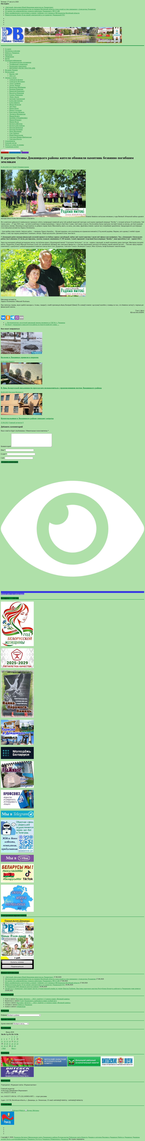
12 (5, 1041)
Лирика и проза (10, 78)
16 (15, 1041)
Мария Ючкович (15, 120)
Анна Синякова (15, 83)
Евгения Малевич (15, 392)
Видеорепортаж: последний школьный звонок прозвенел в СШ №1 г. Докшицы (35, 323)
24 (17, 1044)
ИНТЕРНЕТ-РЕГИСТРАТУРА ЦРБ (22, 68)
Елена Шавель (14, 103)
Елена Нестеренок (16, 101)
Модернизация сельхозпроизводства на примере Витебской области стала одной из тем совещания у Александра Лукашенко (50, 9)
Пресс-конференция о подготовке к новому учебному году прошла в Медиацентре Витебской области (42, 13)
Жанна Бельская (15, 104)
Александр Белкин (16, 80)
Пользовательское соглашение (20, 62)
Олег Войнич (14, 133)
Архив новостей (7, 1023)
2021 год (12, 76)
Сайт (2, 458)
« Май (3, 1048)
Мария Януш (14, 122)
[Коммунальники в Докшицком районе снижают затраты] (21, 414)
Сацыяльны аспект (12, 147)
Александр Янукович (17, 81)
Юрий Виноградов (16, 135)
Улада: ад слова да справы (14, 145)
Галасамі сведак (11, 143)
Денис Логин (14, 97)
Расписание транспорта (17, 66)
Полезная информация (13, 60)
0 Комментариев (23, 167)
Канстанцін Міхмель (16, 112)
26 (5, 1046)
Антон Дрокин (14, 85)
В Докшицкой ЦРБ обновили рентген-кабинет (22, 987)
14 (10, 1041)
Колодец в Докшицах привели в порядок (20, 357)
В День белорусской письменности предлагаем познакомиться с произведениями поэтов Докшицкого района (51, 388)
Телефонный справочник (18, 64)
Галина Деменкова (16, 95)
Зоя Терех (12, 106)
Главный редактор (15, 422)
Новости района (15, 152)
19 (5, 1044)
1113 (10, 167)
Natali (15, 167)
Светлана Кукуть (15, 139)
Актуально (5, 152)
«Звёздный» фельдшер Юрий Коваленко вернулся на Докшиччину (29, 7)
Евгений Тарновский (17, 99)
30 (15, 1046)
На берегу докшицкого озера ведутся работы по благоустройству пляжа (32, 324)
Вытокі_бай (13, 74)
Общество (25, 152)
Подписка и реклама (12, 51)
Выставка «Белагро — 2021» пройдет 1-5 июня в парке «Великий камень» (43, 999)
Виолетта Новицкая (16, 93)
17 (17, 1041)
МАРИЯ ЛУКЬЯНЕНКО (18, 118)
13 (7, 1041)
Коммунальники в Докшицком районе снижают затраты (27, 418)
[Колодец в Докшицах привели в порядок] (21, 353)
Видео (7, 58)
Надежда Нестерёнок (17, 126)
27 (7, 1046)
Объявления (9, 57)
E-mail (4, 454)
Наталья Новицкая (16, 127)
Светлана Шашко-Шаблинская (20, 137)
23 (15, 1044)
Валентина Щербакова (17, 87)
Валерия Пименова (16, 89)
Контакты (8, 55)
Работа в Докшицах (12, 53)
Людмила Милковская (17, 114)
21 (10, 1044)
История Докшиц (11, 70)
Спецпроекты (10, 141)
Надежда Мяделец (16, 124)
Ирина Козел (14, 108)
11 (2, 1041)
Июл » (13, 1048)
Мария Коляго (14, 116)
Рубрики (4, 1015)
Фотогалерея (9, 72)
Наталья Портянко (16, 129)
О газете (8, 49)
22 (12, 1044)
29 (12, 1046)
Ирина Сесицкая (15, 110)
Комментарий (6, 446)
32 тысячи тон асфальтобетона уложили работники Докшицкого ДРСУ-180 (32, 11)
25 (2, 1046)
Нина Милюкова (15, 131)
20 (7, 1044)
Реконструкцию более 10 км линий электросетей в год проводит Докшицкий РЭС (35, 15)
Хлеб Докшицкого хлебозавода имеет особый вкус (38, 1001)
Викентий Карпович (16, 91)
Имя (3, 450)
